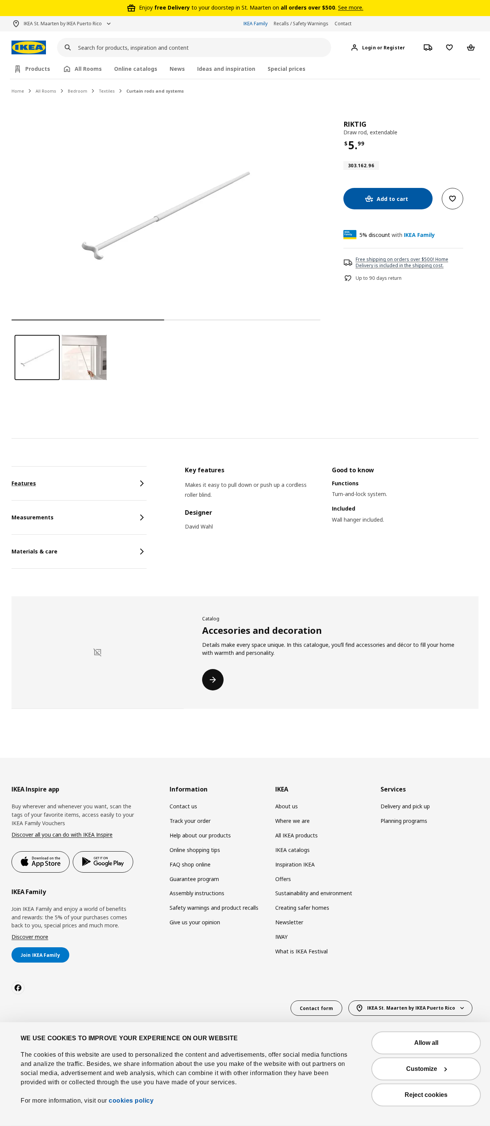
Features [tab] (23, 483)
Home (17, 91)
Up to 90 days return (379, 278)
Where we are (292, 820)
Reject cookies (426, 1095)
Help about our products (200, 835)
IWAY (281, 936)
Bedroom (77, 91)
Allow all (426, 1043)
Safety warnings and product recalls (214, 907)
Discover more (29, 936)
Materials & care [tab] (34, 551)
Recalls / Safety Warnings (301, 23)
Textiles (107, 91)
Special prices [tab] (286, 68)
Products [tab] (37, 68)
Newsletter (289, 922)
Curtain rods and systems (155, 91)
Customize (421, 1069)
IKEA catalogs (292, 849)
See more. (350, 7)
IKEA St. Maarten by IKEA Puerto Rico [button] (63, 23)
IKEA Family (255, 23)
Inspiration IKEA (295, 864)
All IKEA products (296, 835)
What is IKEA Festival (301, 951)
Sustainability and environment (313, 893)
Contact (343, 23)
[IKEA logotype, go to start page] (28, 48)
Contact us (183, 806)
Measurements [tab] (32, 517)
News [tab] (177, 68)
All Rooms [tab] (88, 68)
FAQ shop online (190, 864)
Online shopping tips (195, 849)
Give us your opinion (195, 922)
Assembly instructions (197, 893)
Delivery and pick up (405, 806)
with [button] (397, 234)
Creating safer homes (302, 907)
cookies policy (131, 1100)
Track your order (190, 820)
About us (286, 806)
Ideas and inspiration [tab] (226, 68)
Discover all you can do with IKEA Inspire (62, 834)
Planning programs (404, 820)
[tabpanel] (332, 504)
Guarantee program (194, 879)
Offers (283, 879)
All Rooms (46, 91)
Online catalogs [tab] (135, 68)
